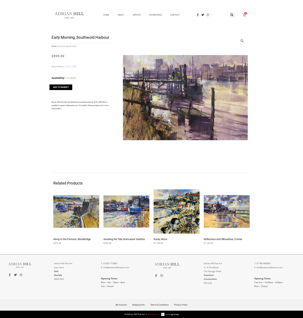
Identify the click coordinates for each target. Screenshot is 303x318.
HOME (106, 15)
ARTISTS (137, 15)
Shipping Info (138, 305)
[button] (232, 15)
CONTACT (175, 15)
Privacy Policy (180, 305)
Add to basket (61, 87)
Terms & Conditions (159, 305)
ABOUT (121, 15)
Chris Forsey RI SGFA (67, 46)
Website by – (154, 314)
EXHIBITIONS (155, 15)
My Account (121, 305)
